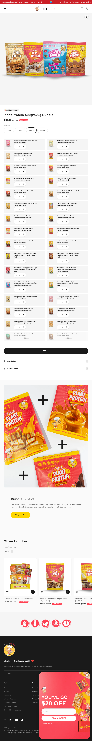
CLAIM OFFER (59, 718)
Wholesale (7, 695)
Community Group (10, 706)
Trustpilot (7, 691)
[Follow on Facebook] (5, 719)
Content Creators (10, 703)
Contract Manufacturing (12, 710)
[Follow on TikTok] (22, 719)
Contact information (25, 732)
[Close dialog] (87, 675)
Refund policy (25, 730)
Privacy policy (36, 730)
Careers (6, 688)
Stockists (35, 691)
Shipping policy (11, 732)
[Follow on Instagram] (10, 719)
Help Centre (36, 695)
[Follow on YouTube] (16, 719)
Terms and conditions (11, 730)
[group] (46, 240)
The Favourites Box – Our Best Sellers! (19, 598)
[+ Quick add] (33, 592)
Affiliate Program (10, 699)
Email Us (35, 688)
